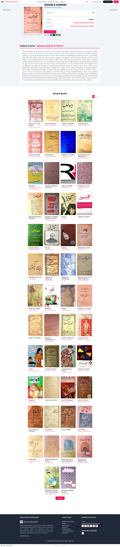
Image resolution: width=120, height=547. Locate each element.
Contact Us (62, 2)
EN (86, 1)
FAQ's (56, 2)
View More (60, 498)
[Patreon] (96, 526)
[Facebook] (82, 526)
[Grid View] (93, 96)
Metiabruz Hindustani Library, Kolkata (82, 26)
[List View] (96, 96)
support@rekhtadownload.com (91, 523)
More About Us (24, 536)
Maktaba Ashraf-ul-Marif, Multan (84, 23)
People (44, 2)
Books (39, 2)
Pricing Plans (66, 525)
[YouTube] (88, 526)
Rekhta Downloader (68, 521)
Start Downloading (50, 32)
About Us (51, 2)
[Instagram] (91, 526)
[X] (85, 526)
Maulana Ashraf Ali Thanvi (54, 7)
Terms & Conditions (68, 531)
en (83, 533)
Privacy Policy (66, 529)
